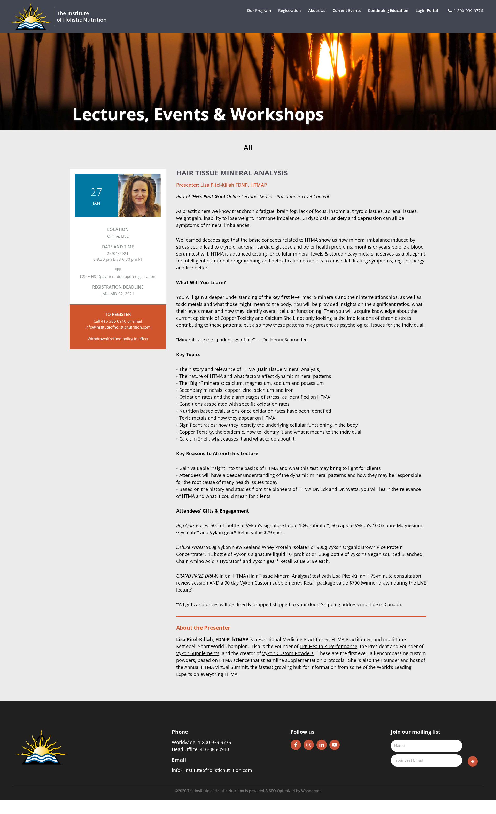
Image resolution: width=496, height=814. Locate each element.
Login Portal (427, 10)
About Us (316, 10)
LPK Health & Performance (328, 646)
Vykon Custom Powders (288, 653)
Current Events (346, 10)
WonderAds (311, 790)
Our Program (259, 10)
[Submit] (473, 761)
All (248, 147)
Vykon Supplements (197, 653)
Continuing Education (388, 10)
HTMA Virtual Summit (224, 667)
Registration (289, 10)
